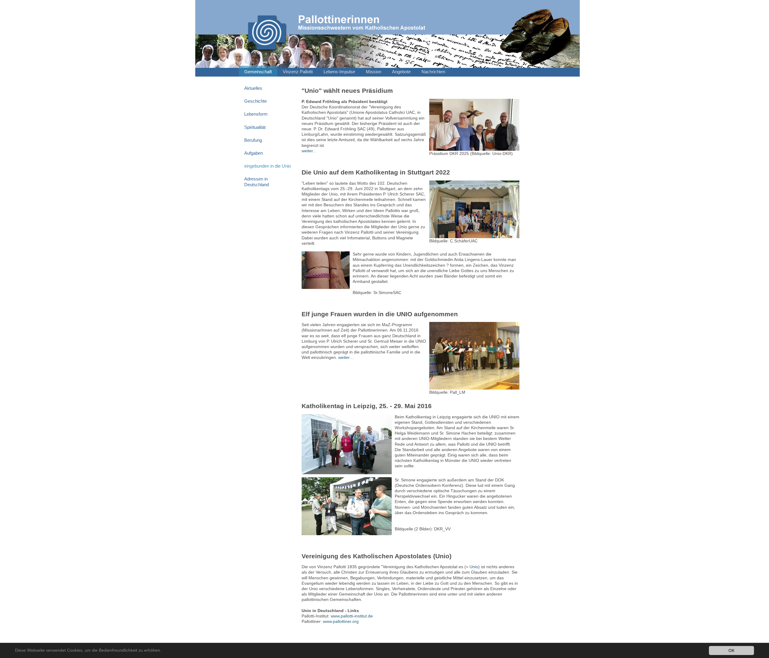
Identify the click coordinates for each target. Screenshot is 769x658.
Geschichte (255, 101)
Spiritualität (255, 127)
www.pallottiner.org (341, 621)
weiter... (309, 150)
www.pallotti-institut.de (352, 616)
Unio (474, 566)
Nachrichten (433, 71)
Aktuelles (253, 88)
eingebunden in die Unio (267, 166)
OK (731, 650)
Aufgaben (253, 153)
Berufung (253, 140)
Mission (373, 71)
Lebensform (256, 114)
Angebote (401, 71)
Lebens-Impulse (339, 71)
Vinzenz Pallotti (298, 71)
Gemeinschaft (258, 71)
